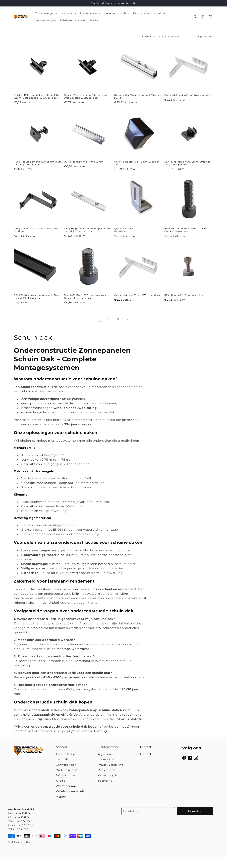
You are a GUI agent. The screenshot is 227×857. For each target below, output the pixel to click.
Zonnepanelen (66, 764)
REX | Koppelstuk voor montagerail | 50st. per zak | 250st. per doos (88, 230)
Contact (145, 754)
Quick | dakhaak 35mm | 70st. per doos (137, 295)
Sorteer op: (149, 36)
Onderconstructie (68, 770)
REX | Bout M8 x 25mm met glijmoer (185, 295)
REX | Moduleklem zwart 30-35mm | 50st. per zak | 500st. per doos (38, 163)
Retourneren (107, 770)
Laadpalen (63, 759)
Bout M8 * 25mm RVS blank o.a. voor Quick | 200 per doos (185, 230)
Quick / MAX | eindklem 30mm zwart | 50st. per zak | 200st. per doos (86, 96)
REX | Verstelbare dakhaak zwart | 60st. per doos (36, 230)
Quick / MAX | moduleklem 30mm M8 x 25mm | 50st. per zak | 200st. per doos (36, 96)
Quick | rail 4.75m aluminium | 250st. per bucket (138, 96)
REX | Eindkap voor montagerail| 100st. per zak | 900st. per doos (36, 296)
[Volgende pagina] (127, 319)
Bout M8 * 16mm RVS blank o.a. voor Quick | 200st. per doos (85, 296)
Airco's (60, 780)
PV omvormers (66, 775)
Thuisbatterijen (67, 754)
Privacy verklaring (110, 764)
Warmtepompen (68, 786)
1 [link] (100, 319)
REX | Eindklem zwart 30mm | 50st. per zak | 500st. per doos (187, 163)
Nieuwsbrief (195, 811)
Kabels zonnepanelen (71, 791)
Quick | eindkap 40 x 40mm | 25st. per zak (136, 163)
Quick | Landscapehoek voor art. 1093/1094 (133, 230)
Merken (61, 796)
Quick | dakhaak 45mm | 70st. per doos (187, 95)
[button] (46, 13)
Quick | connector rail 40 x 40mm (83, 161)
